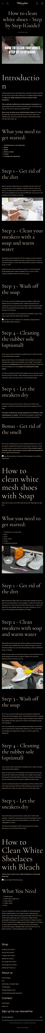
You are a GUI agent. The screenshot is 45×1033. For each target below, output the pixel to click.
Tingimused (6, 987)
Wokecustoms (18, 1023)
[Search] (7, 3)
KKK (3, 981)
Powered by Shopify (30, 1023)
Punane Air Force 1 (8, 956)
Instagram (5, 1003)
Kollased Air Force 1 (9, 962)
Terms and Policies (22, 1027)
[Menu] (2, 3)
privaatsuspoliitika (8, 990)
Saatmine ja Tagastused (10, 984)
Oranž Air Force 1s (8, 968)
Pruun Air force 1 (8, 952)
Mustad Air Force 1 (8, 949)
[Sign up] (40, 1017)
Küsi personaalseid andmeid (12, 993)
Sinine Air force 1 (8, 959)
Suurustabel (6, 978)
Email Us (5, 1006)
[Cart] (42, 3)
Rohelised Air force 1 (9, 965)
